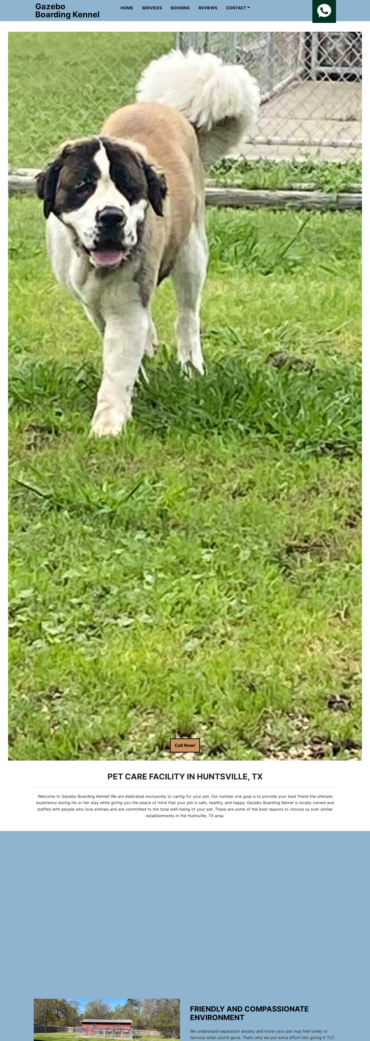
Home (127, 7)
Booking (180, 7)
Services (152, 7)
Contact (236, 7)
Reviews (208, 7)
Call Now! (185, 745)
